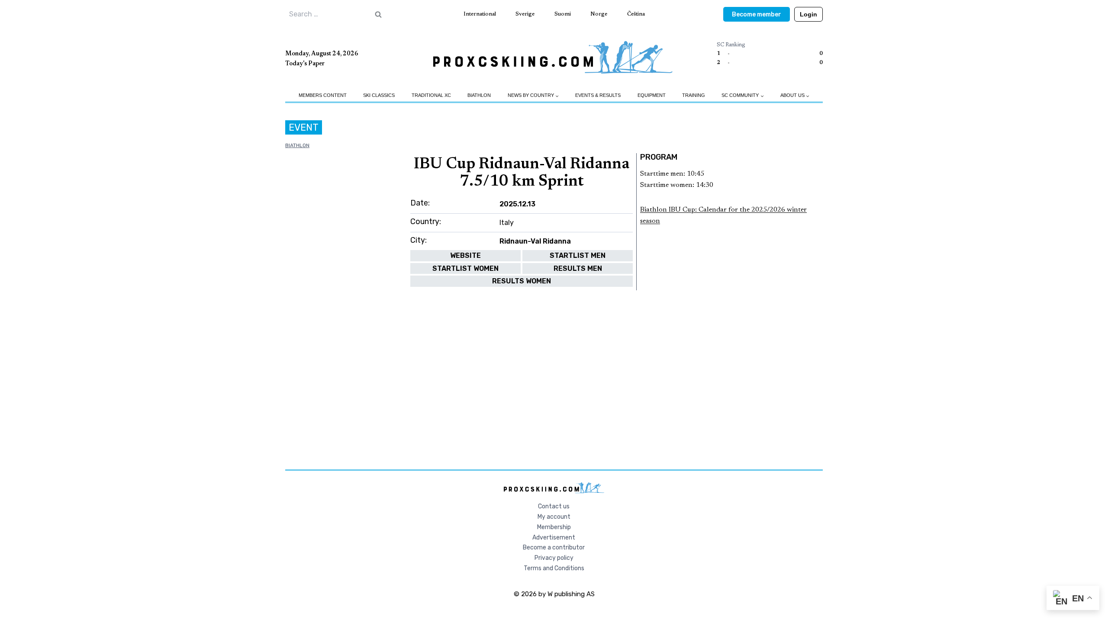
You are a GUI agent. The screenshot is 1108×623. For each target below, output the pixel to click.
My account (554, 516)
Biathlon (479, 95)
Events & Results (598, 95)
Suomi (562, 14)
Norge (598, 14)
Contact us (554, 506)
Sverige (525, 14)
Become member (756, 14)
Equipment (652, 95)
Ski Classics (379, 95)
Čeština (636, 14)
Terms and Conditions (554, 568)
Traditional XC (431, 95)
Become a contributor (554, 547)
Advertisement (553, 537)
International (480, 14)
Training (693, 95)
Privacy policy (554, 558)
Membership (554, 527)
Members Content (323, 95)
